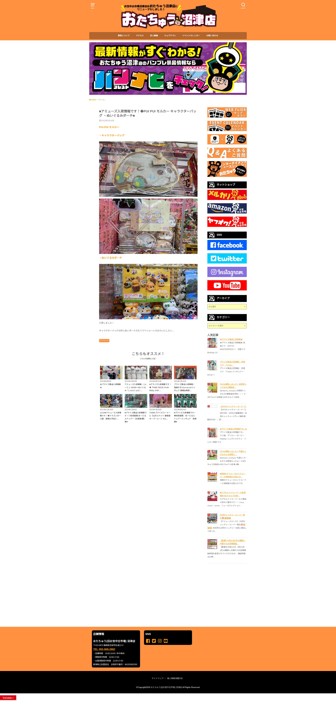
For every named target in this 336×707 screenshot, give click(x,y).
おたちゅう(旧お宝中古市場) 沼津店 (166, 687)
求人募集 (154, 36)
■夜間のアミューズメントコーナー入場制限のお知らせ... (232, 475)
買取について (124, 36)
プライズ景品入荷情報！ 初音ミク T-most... (232, 363)
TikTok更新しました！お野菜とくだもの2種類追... (233, 385)
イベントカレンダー (191, 36)
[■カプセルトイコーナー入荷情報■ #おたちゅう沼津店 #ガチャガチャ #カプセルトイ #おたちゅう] (212, 496)
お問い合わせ (212, 36)
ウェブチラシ (170, 36)
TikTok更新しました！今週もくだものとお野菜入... (233, 453)
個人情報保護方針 (175, 678)
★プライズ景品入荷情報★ (231, 339)
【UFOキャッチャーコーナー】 (233, 406)
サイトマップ (158, 678)
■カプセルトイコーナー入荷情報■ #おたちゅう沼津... (233, 494)
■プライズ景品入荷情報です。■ (233, 429)
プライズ (105, 340)
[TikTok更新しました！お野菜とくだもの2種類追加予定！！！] (212, 388)
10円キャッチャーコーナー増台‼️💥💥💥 (232, 516)
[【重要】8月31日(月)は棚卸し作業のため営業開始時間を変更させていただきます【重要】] (212, 544)
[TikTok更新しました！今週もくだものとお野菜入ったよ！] (212, 455)
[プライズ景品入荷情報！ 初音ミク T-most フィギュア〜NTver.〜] (212, 365)
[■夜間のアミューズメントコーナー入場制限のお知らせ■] (212, 477)
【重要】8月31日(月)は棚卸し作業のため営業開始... (232, 542)
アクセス (140, 36)
